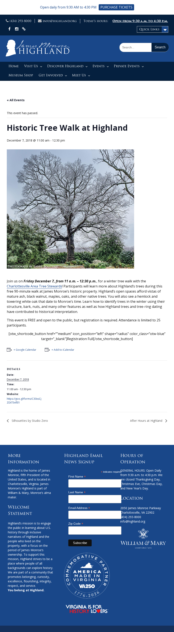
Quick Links (149, 29)
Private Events (127, 66)
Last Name (77, 492)
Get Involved (51, 75)
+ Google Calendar (25, 350)
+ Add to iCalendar (63, 350)
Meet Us (79, 75)
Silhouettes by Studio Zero (29, 421)
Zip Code (75, 524)
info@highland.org (60, 21)
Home (13, 66)
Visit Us (31, 66)
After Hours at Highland (146, 421)
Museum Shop (20, 75)
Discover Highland (65, 66)
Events (99, 66)
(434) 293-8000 (20, 21)
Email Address (79, 508)
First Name (77, 477)
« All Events (16, 100)
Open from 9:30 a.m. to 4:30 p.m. (140, 21)
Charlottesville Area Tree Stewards (34, 286)
